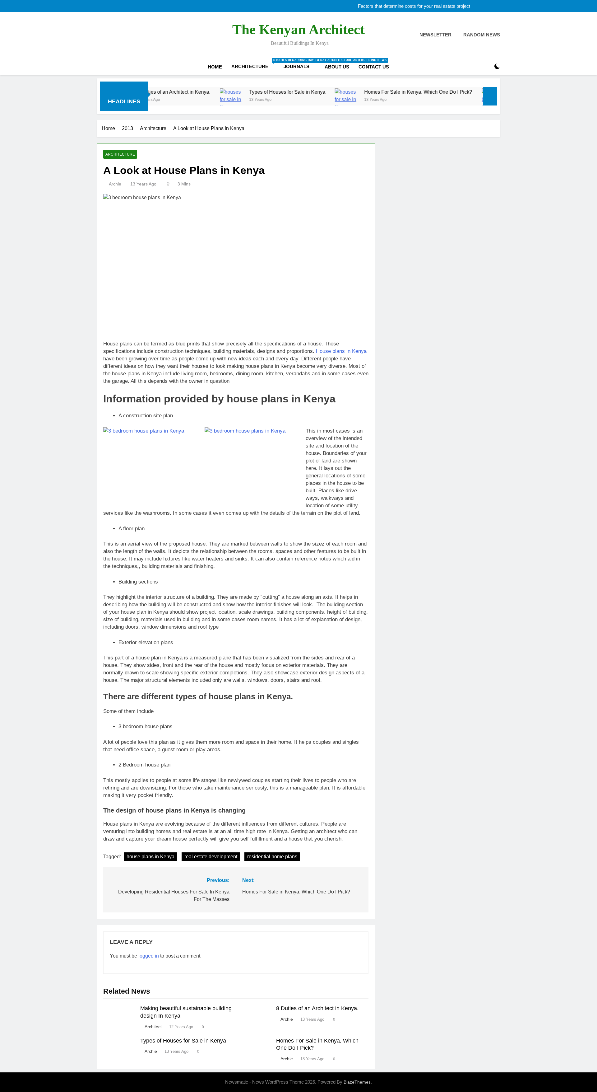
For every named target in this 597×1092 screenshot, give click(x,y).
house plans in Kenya (150, 856)
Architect (153, 1026)
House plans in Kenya (341, 351)
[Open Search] (486, 66)
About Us (337, 66)
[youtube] (130, 35)
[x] (115, 35)
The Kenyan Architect (298, 29)
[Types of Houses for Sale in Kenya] (201, 100)
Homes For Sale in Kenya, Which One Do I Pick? (388, 92)
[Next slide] (495, 5)
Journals (296, 66)
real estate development (210, 856)
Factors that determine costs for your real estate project (414, 5)
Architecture (255, 64)
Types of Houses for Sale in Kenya (257, 92)
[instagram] (108, 35)
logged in (148, 955)
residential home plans (272, 856)
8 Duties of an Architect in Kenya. (317, 1008)
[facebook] (100, 35)
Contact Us (374, 66)
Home (215, 66)
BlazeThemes (357, 1082)
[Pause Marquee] (490, 96)
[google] (123, 35)
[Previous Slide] (486, 5)
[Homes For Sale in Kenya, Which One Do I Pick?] (316, 100)
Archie (115, 183)
